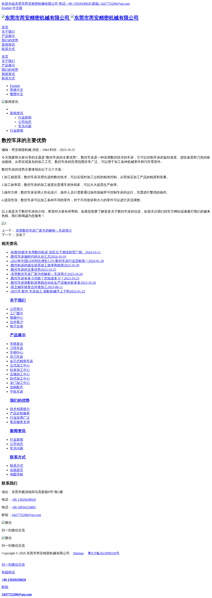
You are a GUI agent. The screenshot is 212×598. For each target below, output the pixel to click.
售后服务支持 (20, 422)
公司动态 (24, 122)
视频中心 (16, 317)
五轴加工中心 (20, 374)
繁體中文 (16, 94)
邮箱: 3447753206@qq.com (111, 3)
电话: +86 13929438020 (75, 3)
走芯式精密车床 (21, 361)
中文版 (17, 8)
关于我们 (8, 31)
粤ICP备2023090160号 (103, 553)
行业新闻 (24, 117)
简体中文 (16, 89)
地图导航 (16, 474)
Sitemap (78, 553)
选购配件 (16, 387)
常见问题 (24, 126)
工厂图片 (16, 313)
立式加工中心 (20, 365)
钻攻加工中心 (20, 370)
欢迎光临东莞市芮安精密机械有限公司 (30, 3)
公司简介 (16, 309)
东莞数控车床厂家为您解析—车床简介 (44, 230)
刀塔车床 (16, 348)
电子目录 (16, 326)
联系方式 (8, 49)
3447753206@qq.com (26, 515)
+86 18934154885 (24, 507)
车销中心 (16, 352)
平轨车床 (16, 391)
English (7, 8)
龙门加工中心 (20, 383)
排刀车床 (16, 357)
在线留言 (16, 470)
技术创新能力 (20, 409)
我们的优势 (10, 40)
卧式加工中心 (20, 378)
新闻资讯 (8, 44)
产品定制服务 (20, 413)
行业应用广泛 (20, 417)
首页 (5, 27)
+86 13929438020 (24, 499)
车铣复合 (16, 343)
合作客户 (16, 322)
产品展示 (8, 36)
